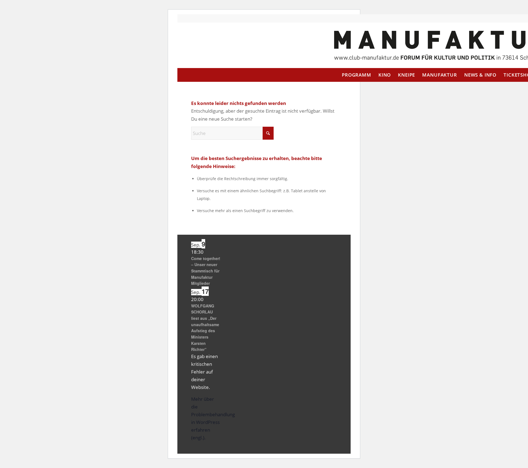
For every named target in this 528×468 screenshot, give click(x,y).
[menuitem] (356, 75)
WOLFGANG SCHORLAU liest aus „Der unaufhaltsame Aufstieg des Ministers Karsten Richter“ (205, 327)
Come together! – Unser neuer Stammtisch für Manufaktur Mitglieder (205, 271)
